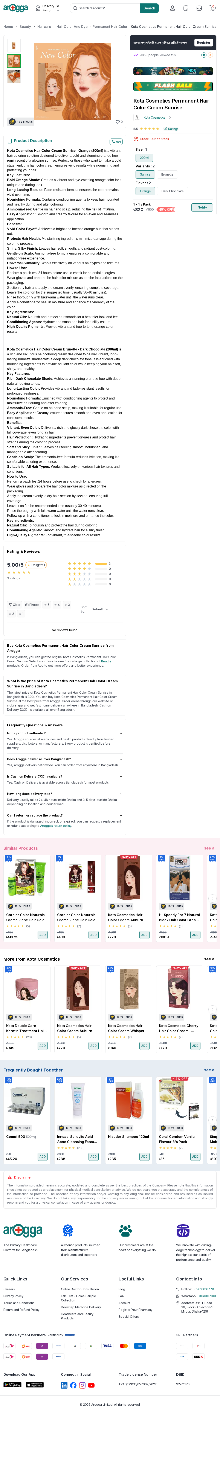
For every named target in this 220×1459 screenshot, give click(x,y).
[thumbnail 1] (14, 45)
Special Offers (129, 1316)
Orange (145, 191)
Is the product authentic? (26, 733)
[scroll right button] (212, 898)
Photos (34, 605)
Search (149, 8)
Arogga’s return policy (55, 825)
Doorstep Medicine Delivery (81, 1307)
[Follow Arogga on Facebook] (73, 1385)
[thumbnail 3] (14, 76)
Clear (16, 605)
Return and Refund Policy (21, 1309)
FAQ (121, 1296)
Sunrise (145, 174)
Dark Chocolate (173, 191)
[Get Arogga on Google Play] (12, 1384)
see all (210, 848)
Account (124, 1303)
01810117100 (207, 1296)
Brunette (167, 174)
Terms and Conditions (18, 1303)
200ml (144, 157)
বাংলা (118, 141)
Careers (9, 1289)
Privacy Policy (13, 1296)
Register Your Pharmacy (136, 1309)
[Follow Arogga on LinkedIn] (64, 1385)
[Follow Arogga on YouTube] (91, 1385)
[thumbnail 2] (14, 61)
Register (203, 42)
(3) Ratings (171, 129)
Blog (122, 1289)
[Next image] (117, 81)
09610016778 (204, 1289)
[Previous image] (27, 81)
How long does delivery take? (29, 794)
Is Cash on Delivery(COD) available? (34, 776)
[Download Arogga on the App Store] (35, 1384)
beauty (106, 661)
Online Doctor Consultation (80, 1289)
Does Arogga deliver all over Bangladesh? (39, 759)
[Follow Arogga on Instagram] (82, 1385)
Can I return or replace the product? (35, 815)
